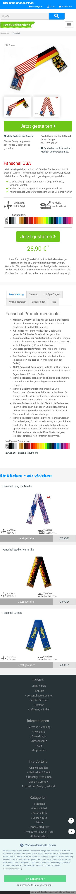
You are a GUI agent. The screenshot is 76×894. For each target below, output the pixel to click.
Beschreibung (16, 294)
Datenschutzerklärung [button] (12, 869)
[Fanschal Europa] (38, 635)
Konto (52, 6)
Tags (53, 301)
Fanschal (39, 803)
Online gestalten (17, 301)
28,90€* (64, 601)
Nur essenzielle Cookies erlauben (34, 885)
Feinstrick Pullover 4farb (39, 831)
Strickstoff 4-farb (39, 827)
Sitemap (39, 704)
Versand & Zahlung (40, 727)
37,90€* (64, 538)
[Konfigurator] (17, 24)
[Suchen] (57, 16)
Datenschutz (39, 740)
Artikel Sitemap (39, 700)
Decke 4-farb (39, 817)
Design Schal (39, 808)
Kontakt (39, 690)
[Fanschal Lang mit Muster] (38, 508)
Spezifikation (38, 301)
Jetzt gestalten (36, 126)
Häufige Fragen (52, 294)
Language (36, 6)
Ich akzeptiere (34, 878)
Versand (33, 294)
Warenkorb (66, 6)
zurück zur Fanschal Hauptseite (22, 452)
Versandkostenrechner (40, 695)
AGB (39, 745)
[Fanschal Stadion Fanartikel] (38, 572)
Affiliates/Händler (40, 709)
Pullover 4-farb (39, 836)
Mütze (39, 822)
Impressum (39, 750)
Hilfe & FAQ (39, 686)
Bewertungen (39, 736)
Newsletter (39, 731)
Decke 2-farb (39, 813)
